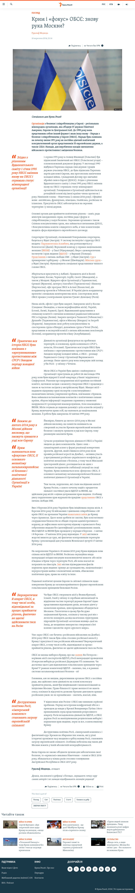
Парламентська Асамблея (55, 244)
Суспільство (112, 839)
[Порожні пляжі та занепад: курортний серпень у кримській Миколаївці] (54, 842)
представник (88, 498)
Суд (92, 257)
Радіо (4, 873)
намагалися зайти (78, 514)
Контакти (39, 878)
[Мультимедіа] (119, 4)
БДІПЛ (63, 254)
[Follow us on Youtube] (82, 869)
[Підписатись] (113, 869)
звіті (84, 534)
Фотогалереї (68, 839)
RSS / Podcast (8, 883)
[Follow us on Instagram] (95, 869)
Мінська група (93, 260)
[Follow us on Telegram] (88, 869)
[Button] (74, 46)
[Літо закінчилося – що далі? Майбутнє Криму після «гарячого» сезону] (54, 824)
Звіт (59, 564)
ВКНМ (45, 250)
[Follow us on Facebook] (70, 869)
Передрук (39, 873)
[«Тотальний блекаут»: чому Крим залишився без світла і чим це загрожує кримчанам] (10, 842)
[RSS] (101, 869)
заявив (78, 655)
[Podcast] (107, 869)
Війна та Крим (25, 822)
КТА (111, 4)
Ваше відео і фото (10, 868)
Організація (38, 124)
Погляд (36, 13)
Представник (39, 257)
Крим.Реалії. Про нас (44, 868)
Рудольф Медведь (40, 33)
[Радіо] (127, 4)
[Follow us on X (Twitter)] (76, 869)
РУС (103, 4)
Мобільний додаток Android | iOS (17, 878)
